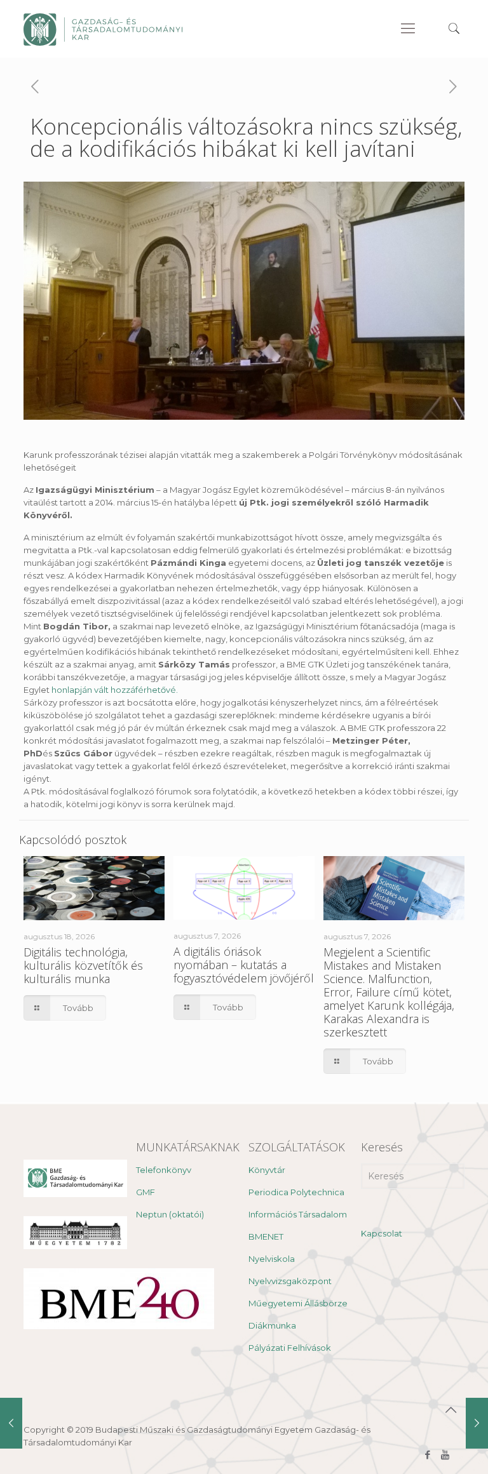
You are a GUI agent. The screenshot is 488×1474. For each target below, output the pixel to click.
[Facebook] (428, 1455)
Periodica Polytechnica (296, 1192)
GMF (145, 1192)
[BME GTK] (103, 28)
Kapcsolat (381, 1233)
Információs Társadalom (297, 1214)
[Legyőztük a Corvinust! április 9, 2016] (477, 1423)
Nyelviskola (271, 1259)
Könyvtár (266, 1170)
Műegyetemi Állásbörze (298, 1303)
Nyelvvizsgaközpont (290, 1281)
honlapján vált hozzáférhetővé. (115, 690)
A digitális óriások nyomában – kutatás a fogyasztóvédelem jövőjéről (243, 965)
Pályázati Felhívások (289, 1348)
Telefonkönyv (163, 1170)
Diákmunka (272, 1325)
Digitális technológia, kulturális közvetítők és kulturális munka (83, 965)
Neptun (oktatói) (170, 1214)
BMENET (265, 1236)
